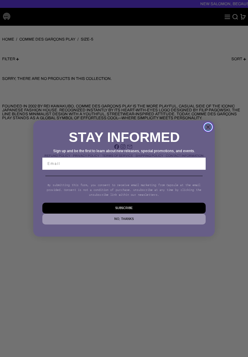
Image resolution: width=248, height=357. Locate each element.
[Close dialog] (208, 127)
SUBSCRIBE (124, 208)
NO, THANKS (124, 219)
